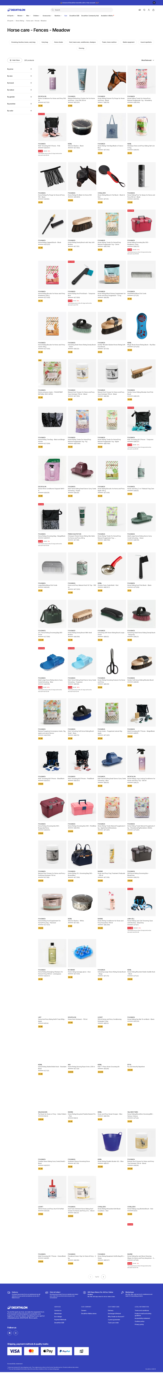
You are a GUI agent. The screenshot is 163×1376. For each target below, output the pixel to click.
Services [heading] (57, 1307)
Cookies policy (139, 1321)
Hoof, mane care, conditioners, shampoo (82, 42)
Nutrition (58, 15)
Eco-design (58, 1316)
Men (28, 15)
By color (10, 111)
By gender (11, 97)
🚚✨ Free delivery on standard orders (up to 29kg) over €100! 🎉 (79, 3)
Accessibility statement (142, 1318)
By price (10, 69)
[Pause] (154, 2)
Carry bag (45, 42)
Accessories (47, 15)
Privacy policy (139, 1324)
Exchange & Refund (114, 1313)
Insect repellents (146, 42)
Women (20, 15)
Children (36, 15)
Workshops (58, 1313)
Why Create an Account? (116, 1316)
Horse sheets (58, 42)
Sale (65, 15)
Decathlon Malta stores (88, 1313)
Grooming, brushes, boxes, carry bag (23, 42)
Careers (83, 1310)
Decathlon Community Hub (90, 15)
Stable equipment (128, 42)
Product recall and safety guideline (143, 1314)
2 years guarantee (114, 1319)
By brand (10, 83)
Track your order (113, 1322)
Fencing (81, 48)
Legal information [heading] (142, 1307)
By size (9, 76)
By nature (10, 90)
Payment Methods (60, 1319)
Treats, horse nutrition (109, 42)
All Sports (10, 15)
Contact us (57, 1310)
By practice (11, 104)
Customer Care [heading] (113, 1307)
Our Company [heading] (86, 1307)
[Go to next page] (103, 1277)
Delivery (110, 1310)
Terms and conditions (142, 1310)
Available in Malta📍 (107, 15)
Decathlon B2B (74, 15)
